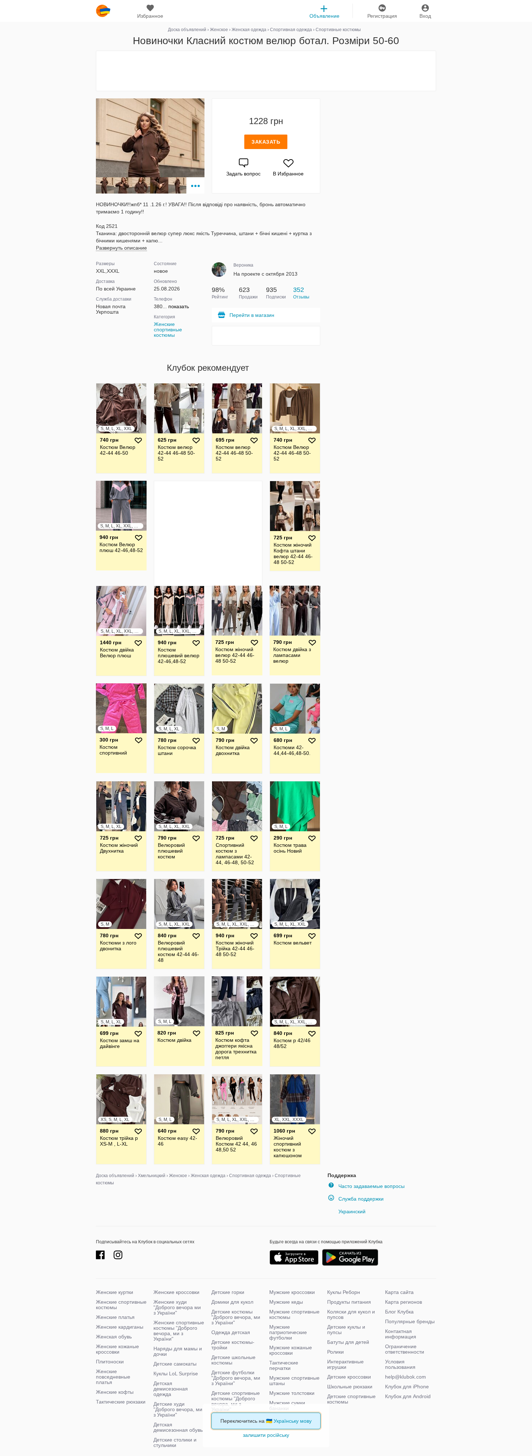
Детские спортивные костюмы (351, 1399)
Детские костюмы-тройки (232, 1344)
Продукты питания (349, 1302)
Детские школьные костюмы (233, 1360)
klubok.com (103, 11)
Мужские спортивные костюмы (294, 1314)
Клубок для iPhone (407, 1386)
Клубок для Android (408, 1396)
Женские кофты (115, 1392)
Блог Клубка (399, 1312)
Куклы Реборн (343, 1292)
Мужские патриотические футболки (288, 1332)
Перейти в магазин (251, 315)
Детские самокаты (175, 1364)
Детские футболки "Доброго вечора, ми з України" (235, 1378)
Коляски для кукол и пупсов (351, 1314)
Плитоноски (110, 1361)
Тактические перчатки (283, 1365)
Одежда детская (230, 1332)
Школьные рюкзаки (349, 1386)
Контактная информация (400, 1334)
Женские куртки (114, 1292)
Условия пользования (400, 1364)
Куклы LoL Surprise (175, 1373)
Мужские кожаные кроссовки (290, 1350)
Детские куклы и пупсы (346, 1329)
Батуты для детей (348, 1342)
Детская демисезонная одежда (170, 1388)
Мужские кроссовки (292, 1292)
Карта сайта (399, 1292)
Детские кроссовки (349, 1377)
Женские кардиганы (119, 1327)
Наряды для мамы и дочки (177, 1351)
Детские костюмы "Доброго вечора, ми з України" (235, 1317)
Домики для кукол (232, 1302)
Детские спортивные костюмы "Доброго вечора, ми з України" (235, 1401)
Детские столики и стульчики (175, 1442)
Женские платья (115, 1317)
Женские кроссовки (176, 1292)
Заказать (266, 142)
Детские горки (227, 1292)
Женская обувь (114, 1337)
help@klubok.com (405, 1377)
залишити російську (266, 1435)
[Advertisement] (266, 71)
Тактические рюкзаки (120, 1402)
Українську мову (293, 1421)
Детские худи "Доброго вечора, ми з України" (177, 1409)
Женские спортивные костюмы (168, 329)
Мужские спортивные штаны (294, 1380)
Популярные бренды (410, 1321)
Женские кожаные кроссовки (117, 1349)
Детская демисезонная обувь (178, 1427)
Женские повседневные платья (113, 1376)
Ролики (335, 1352)
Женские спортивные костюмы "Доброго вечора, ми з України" (178, 1331)
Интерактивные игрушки (345, 1364)
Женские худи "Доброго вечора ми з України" (177, 1307)
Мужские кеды (286, 1302)
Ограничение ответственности (404, 1349)
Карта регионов (403, 1302)
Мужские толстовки (291, 1393)
